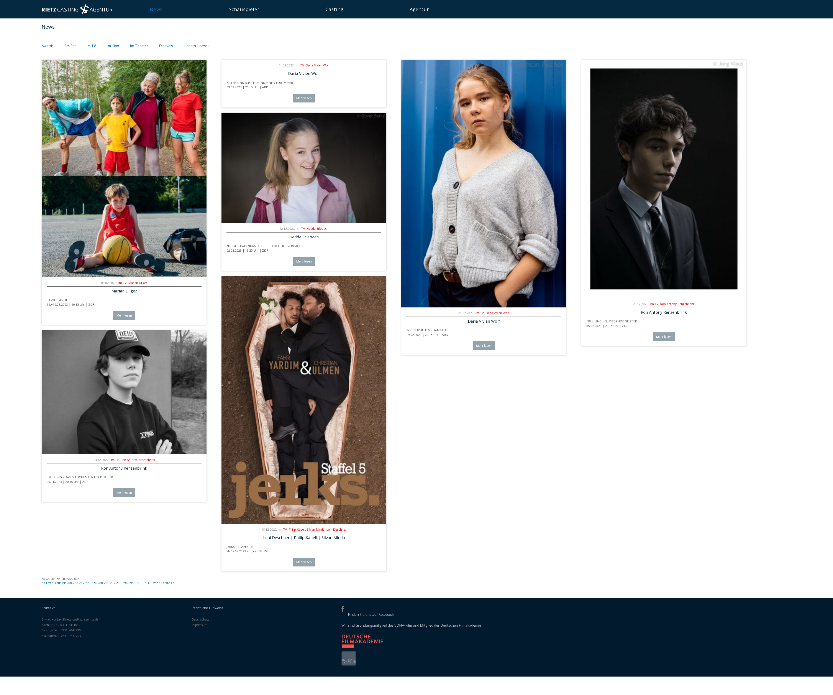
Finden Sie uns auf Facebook (371, 614)
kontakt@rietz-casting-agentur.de (75, 619)
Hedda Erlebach (304, 236)
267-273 (84, 583)
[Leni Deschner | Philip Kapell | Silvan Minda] (303, 523)
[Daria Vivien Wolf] (483, 306)
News (156, 9)
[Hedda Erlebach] (303, 222)
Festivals (166, 45)
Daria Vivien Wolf (304, 73)
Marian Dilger (124, 291)
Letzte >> (167, 583)
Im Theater (139, 45)
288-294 (122, 583)
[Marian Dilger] (124, 276)
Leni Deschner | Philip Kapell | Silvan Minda (304, 537)
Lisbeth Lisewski (197, 45)
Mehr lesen (124, 315)
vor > (156, 583)
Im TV (91, 45)
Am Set (70, 45)
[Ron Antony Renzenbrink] (663, 297)
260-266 (72, 583)
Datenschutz (200, 619)
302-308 (146, 583)
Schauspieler (244, 9)
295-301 (134, 583)
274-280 (97, 583)
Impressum (199, 625)
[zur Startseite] (77, 13)
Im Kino (113, 45)
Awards (48, 45)
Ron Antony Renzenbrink (664, 312)
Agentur (419, 9)
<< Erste (47, 583)
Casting (334, 9)
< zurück (60, 583)
